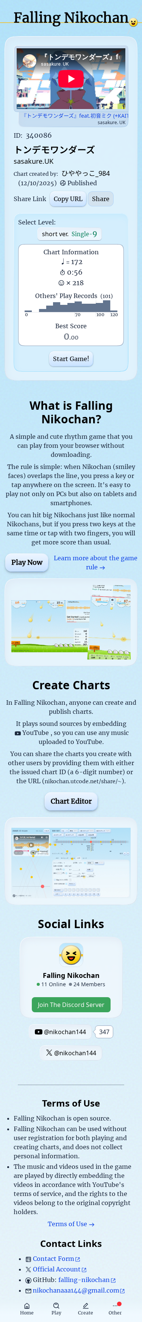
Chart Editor (71, 801)
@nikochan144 (75, 1053)
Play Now (26, 562)
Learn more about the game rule (95, 562)
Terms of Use (67, 1224)
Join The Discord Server (71, 1005)
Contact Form (53, 1258)
